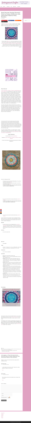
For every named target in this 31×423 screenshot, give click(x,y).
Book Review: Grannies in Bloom (5, 351)
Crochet (3, 348)
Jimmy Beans (5, 225)
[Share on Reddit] (1, 212)
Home (1, 6)
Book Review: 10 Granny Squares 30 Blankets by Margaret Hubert (9, 350)
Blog (11, 6)
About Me (4, 6)
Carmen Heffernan (3, 91)
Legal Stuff (14, 6)
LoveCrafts (17, 224)
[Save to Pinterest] (1, 209)
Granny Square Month (7, 23)
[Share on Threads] (1, 213)
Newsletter (18, 6)
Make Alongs (8, 6)
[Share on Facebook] (1, 211)
